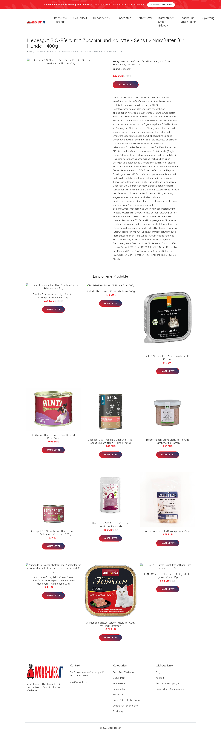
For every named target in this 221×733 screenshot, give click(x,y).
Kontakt (160, 677)
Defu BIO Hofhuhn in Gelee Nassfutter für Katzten (167, 358)
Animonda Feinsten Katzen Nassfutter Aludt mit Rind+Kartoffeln (110, 624)
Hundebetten (101, 18)
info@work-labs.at (79, 682)
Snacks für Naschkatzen (188, 19)
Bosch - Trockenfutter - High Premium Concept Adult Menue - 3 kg (53, 296)
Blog (158, 672)
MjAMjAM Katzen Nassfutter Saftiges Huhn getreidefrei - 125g (167, 576)
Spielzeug (208, 18)
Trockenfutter (133, 64)
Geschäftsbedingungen (168, 683)
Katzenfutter (144, 18)
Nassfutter (165, 61)
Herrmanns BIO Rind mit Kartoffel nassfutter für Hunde (110, 525)
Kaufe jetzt (125, 84)
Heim (29, 51)
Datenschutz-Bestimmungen (170, 689)
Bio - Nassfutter (150, 61)
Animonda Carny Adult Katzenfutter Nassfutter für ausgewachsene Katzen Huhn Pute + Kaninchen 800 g (53, 580)
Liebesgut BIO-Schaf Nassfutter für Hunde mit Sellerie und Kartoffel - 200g (53, 533)
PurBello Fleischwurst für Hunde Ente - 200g (110, 291)
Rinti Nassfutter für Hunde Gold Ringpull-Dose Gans (53, 437)
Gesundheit (80, 18)
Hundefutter (123, 18)
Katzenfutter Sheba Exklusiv (166, 21)
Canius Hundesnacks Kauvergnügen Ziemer (168, 531)
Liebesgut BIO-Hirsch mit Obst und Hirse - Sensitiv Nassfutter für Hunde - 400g (111, 441)
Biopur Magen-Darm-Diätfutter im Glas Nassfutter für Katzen (167, 441)
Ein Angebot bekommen (161, 4)
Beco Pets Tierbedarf (60, 19)
